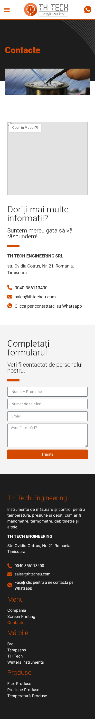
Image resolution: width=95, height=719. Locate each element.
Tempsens (16, 649)
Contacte (15, 622)
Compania (16, 610)
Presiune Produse (23, 689)
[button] (7, 9)
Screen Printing (21, 616)
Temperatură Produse (27, 695)
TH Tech (15, 656)
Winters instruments (25, 662)
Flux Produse (19, 683)
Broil (11, 643)
